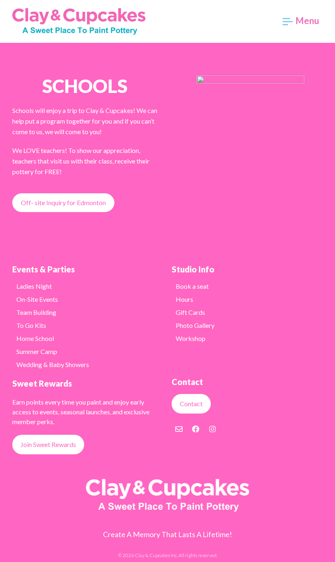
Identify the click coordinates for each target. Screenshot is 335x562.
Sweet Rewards (42, 383)
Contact (191, 403)
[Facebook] (195, 429)
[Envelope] (179, 429)
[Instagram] (212, 429)
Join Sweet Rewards (48, 444)
